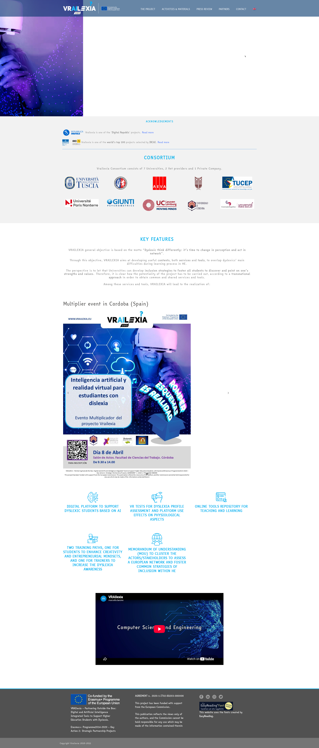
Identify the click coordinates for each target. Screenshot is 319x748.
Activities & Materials (176, 9)
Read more (148, 132)
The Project (148, 9)
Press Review (204, 9)
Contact (241, 9)
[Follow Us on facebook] (201, 697)
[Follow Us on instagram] (214, 697)
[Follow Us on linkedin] (208, 697)
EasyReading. (206, 716)
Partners (224, 9)
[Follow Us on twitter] (221, 697)
